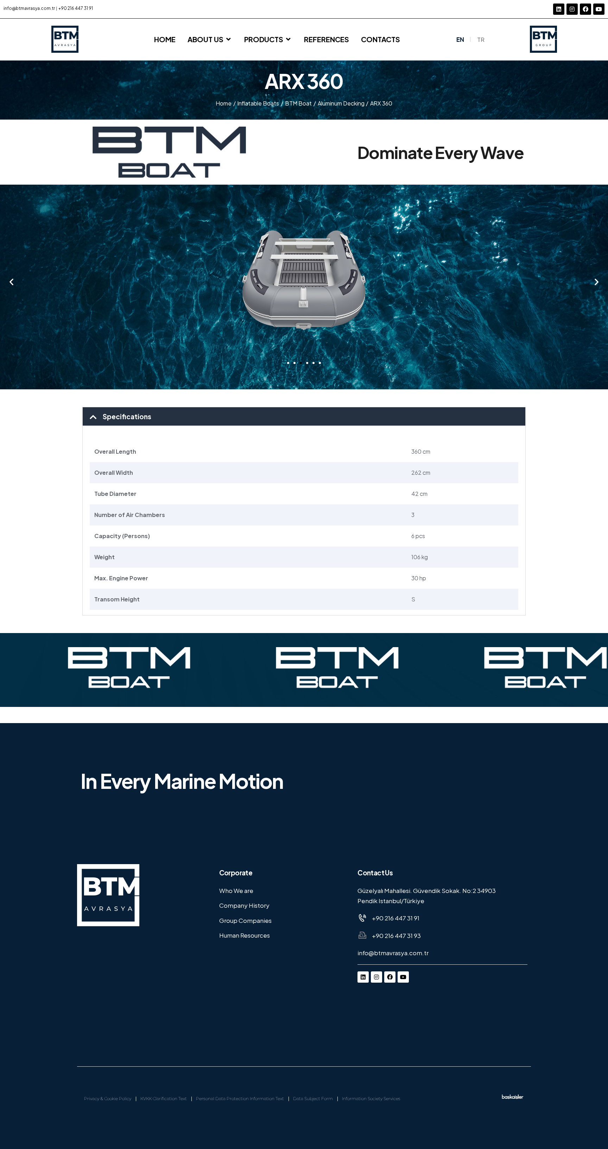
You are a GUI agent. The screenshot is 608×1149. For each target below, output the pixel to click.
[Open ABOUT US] (228, 39)
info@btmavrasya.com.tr (29, 8)
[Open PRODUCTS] (288, 39)
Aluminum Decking (341, 103)
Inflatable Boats (258, 103)
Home (224, 103)
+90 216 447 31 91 (75, 8)
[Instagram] (572, 9)
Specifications (127, 416)
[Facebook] (585, 9)
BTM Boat (298, 103)
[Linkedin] (558, 9)
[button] (11, 281)
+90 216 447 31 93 (396, 935)
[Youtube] (598, 9)
